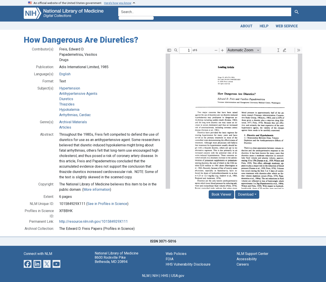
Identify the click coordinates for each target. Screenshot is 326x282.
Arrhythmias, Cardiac (75, 115)
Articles (65, 127)
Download (245, 194)
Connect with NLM (38, 254)
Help (264, 26)
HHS (164, 276)
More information (96, 189)
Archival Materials (73, 122)
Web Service (287, 26)
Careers (243, 264)
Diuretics (66, 99)
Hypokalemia (69, 109)
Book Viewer (221, 194)
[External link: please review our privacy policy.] (27, 263)
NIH (155, 276)
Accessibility (247, 259)
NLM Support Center (252, 254)
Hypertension (69, 88)
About (246, 26)
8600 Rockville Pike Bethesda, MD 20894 (111, 259)
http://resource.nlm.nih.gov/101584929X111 (93, 221)
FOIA (169, 259)
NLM (145, 276)
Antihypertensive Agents (78, 93)
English (65, 74)
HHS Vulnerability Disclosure (188, 264)
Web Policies (176, 254)
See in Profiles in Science (107, 204)
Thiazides (67, 104)
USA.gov (177, 276)
